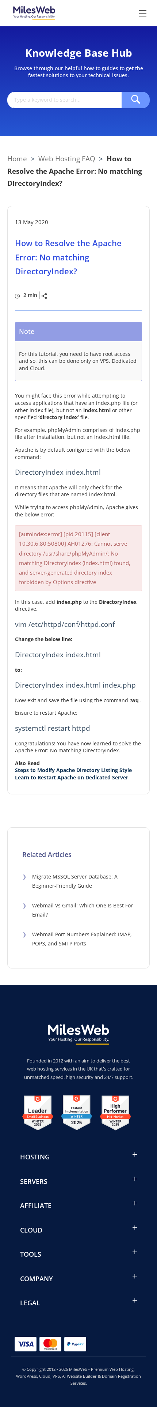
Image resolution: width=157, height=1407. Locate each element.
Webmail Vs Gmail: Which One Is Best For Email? (77, 910)
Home (17, 158)
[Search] (136, 100)
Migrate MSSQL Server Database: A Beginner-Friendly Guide (70, 881)
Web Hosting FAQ (66, 158)
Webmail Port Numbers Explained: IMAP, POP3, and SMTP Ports (77, 939)
